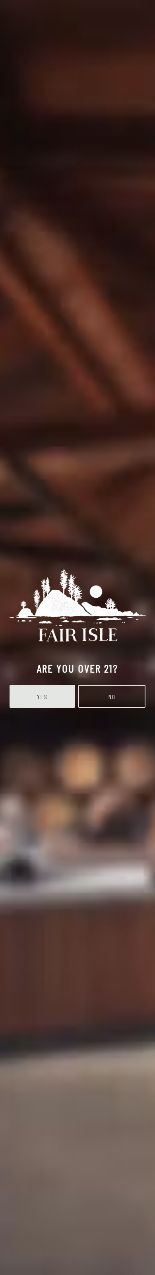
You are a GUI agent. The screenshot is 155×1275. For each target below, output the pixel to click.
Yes (42, 696)
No (112, 696)
